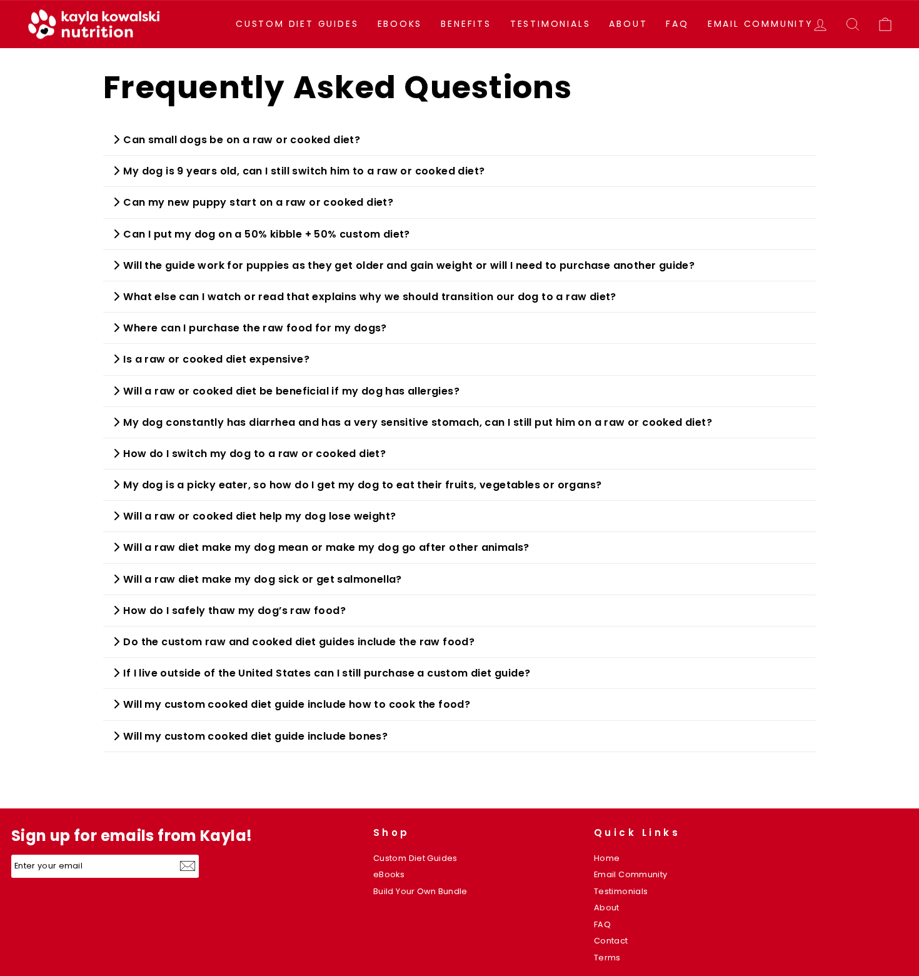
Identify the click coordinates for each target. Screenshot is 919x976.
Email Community (760, 24)
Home (607, 858)
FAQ (677, 24)
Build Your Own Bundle (420, 891)
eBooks (400, 24)
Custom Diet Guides (297, 24)
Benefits (466, 24)
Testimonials (550, 24)
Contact (611, 940)
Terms (607, 957)
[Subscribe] (189, 865)
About (628, 24)
